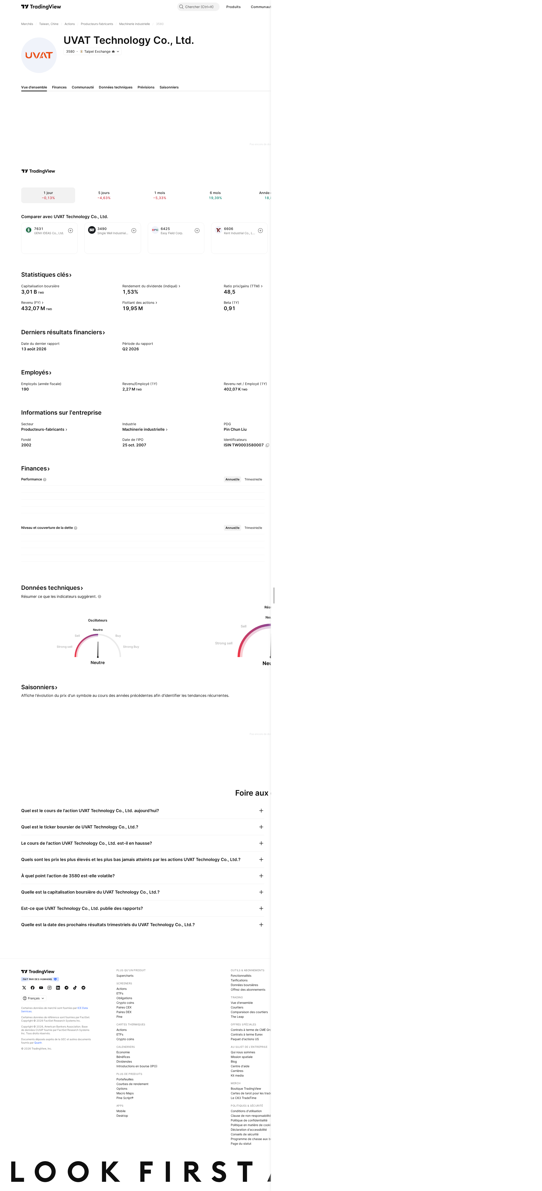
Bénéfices (123, 1057)
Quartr (38, 1042)
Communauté (262, 7)
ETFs (119, 993)
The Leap (237, 1016)
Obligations (124, 998)
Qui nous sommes (243, 1052)
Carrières (237, 1071)
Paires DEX (123, 1012)
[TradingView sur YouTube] (41, 988)
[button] (244, 7)
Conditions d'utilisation (246, 1111)
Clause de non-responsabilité (251, 1115)
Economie (123, 1052)
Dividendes (124, 1061)
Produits (233, 7)
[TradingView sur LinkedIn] (58, 988)
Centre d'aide (240, 1066)
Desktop (122, 1115)
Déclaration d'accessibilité (249, 1129)
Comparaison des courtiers (249, 1012)
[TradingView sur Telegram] (66, 988)
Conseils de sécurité (245, 1134)
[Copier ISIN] (267, 445)
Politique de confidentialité (249, 1120)
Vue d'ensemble (242, 1002)
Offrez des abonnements (248, 989)
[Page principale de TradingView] (41, 7)
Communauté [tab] (83, 87)
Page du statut (241, 1143)
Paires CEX (123, 1007)
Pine (119, 1016)
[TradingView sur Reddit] (83, 988)
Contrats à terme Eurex (247, 1034)
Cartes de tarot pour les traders (252, 1093)
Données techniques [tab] (116, 87)
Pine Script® (124, 1098)
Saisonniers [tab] (169, 87)
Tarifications (239, 980)
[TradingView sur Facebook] (33, 988)
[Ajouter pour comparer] (70, 230)
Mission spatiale (242, 1057)
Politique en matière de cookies (252, 1125)
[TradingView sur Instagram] (50, 988)
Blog (234, 1061)
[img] (113, 51)
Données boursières (244, 985)
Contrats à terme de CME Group (253, 1029)
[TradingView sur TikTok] (75, 988)
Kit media (237, 1075)
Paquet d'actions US (245, 1039)
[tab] (232, 479)
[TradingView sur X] (24, 988)
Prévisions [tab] (146, 87)
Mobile (121, 1111)
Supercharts (124, 975)
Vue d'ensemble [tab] (34, 87)
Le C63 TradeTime (243, 1098)
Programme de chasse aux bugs (253, 1139)
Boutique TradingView (246, 1088)
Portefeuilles (124, 1079)
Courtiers (237, 1007)
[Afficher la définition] (62, 286)
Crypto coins (125, 1002)
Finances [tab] (59, 87)
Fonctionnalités (241, 975)
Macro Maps (125, 1093)
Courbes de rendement (132, 1084)
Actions (121, 988)
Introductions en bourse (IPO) (136, 1066)
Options (121, 1088)
